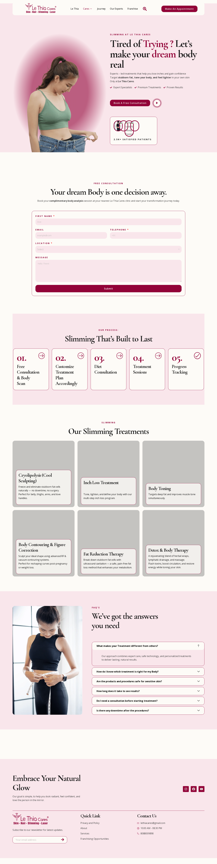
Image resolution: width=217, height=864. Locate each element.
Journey (101, 8)
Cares (86, 8)
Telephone (119, 229)
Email (39, 229)
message (41, 257)
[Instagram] (186, 789)
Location (44, 243)
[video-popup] (157, 103)
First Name (45, 216)
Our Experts (116, 8)
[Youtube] (201, 789)
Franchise (132, 8)
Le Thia (75, 8)
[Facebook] (194, 789)
